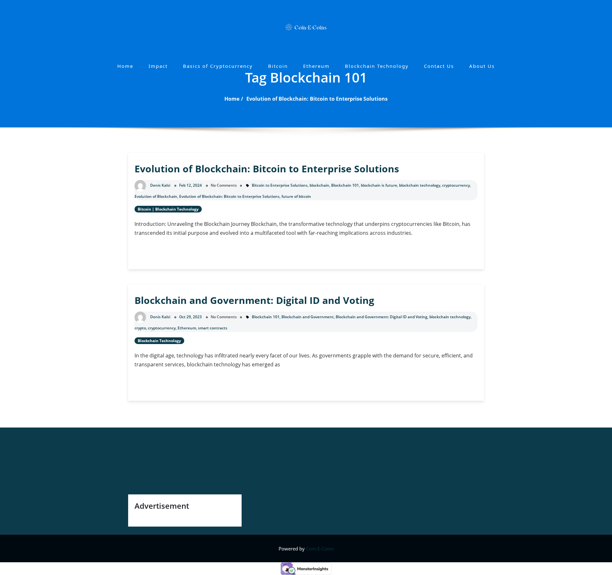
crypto (140, 328)
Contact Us (439, 66)
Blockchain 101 (345, 185)
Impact (158, 66)
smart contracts (212, 328)
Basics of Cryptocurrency (218, 66)
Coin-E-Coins (320, 548)
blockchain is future (379, 185)
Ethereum (316, 66)
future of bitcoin (296, 196)
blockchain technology (419, 185)
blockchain (319, 185)
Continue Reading (171, 254)
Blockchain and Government (307, 317)
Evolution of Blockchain (156, 196)
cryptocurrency (456, 185)
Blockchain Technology (377, 66)
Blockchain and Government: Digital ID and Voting (254, 300)
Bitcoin (278, 66)
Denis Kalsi (160, 185)
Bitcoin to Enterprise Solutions (280, 185)
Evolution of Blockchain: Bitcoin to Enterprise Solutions (317, 98)
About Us (482, 66)
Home (125, 66)
